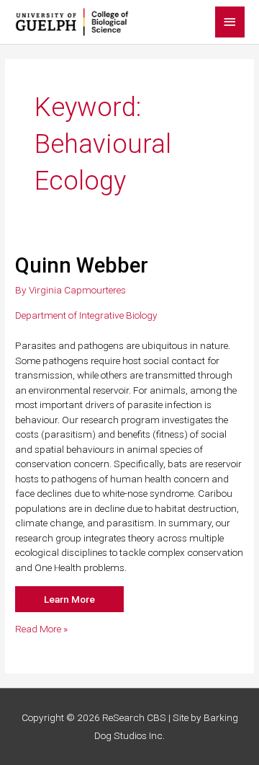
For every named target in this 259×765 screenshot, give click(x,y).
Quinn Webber (81, 265)
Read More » (41, 629)
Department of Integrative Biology (86, 315)
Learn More (69, 599)
